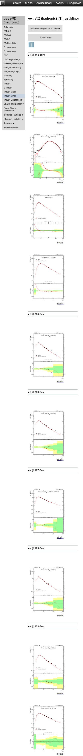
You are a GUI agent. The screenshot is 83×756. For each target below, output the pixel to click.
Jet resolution (10, 127)
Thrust (7, 83)
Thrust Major (10, 92)
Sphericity (8, 79)
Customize (45, 37)
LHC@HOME (74, 3)
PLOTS (28, 3)
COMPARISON (44, 3)
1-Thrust (8, 87)
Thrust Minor (10, 96)
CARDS (59, 3)
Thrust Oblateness (13, 100)
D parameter (10, 51)
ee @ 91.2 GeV (36, 55)
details (60, 122)
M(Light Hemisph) (12, 67)
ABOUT (17, 3)
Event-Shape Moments (10, 109)
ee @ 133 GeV (36, 626)
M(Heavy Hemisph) (13, 63)
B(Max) (7, 35)
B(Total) (7, 31)
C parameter (10, 47)
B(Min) (7, 39)
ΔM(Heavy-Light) (12, 71)
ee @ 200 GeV (36, 392)
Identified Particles (12, 115)
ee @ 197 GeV (36, 470)
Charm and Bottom (13, 104)
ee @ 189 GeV (36, 548)
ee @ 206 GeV (36, 314)
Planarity (8, 75)
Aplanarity (8, 27)
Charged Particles (12, 119)
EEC (6, 55)
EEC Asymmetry (12, 59)
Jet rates (8, 123)
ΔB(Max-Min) (10, 43)
